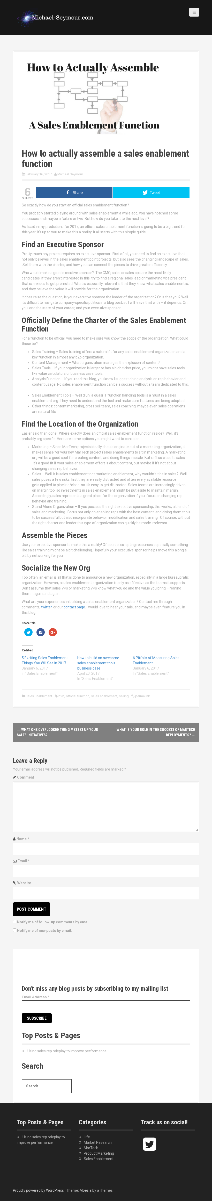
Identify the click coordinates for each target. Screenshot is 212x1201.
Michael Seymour (70, 174)
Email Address (35, 997)
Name (23, 839)
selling (124, 696)
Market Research (98, 1142)
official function (77, 696)
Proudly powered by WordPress (38, 1190)
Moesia (86, 1190)
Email (24, 861)
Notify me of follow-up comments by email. (53, 922)
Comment (25, 777)
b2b (61, 696)
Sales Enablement (39, 696)
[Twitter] (30, 972)
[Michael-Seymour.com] (55, 17)
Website (24, 883)
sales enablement (104, 696)
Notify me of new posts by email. (44, 931)
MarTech (91, 1148)
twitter (46, 607)
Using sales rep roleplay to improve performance (67, 1051)
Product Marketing (99, 1153)
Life (87, 1137)
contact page (74, 607)
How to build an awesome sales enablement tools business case (98, 663)
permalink (142, 696)
